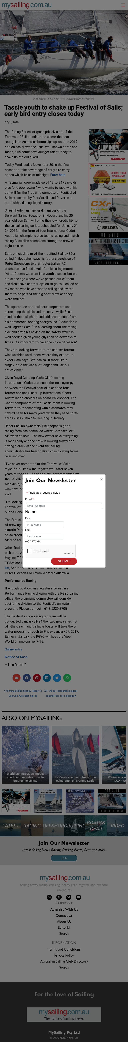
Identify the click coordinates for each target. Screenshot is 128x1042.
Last (27, 529)
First (28, 518)
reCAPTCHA (33, 541)
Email (29, 499)
